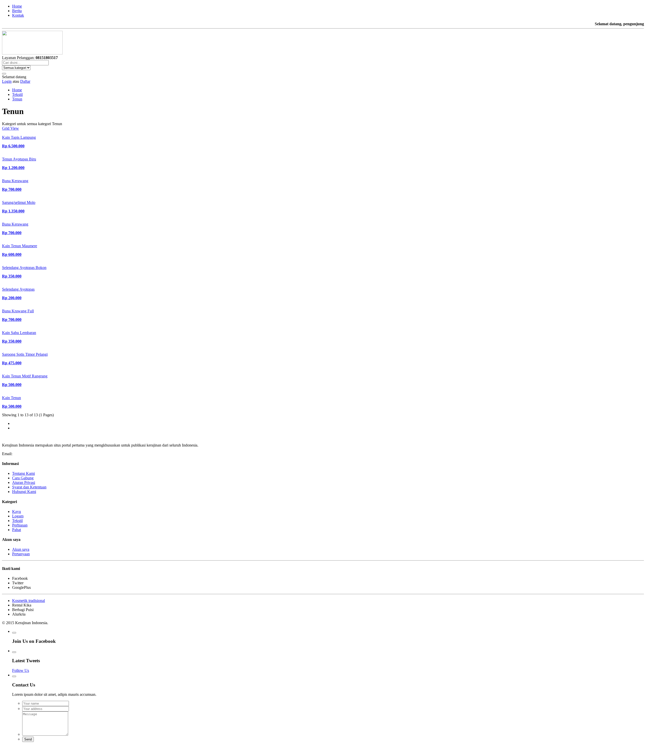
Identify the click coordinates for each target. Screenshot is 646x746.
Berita (17, 11)
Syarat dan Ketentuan (29, 487)
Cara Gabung (23, 478)
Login (7, 81)
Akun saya (20, 549)
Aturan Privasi (23, 482)
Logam (17, 516)
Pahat (16, 530)
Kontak (18, 15)
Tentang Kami (23, 473)
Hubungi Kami (24, 491)
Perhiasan (20, 525)
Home (17, 6)
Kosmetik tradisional (28, 600)
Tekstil (17, 94)
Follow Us (20, 670)
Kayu (16, 511)
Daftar (25, 81)
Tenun (17, 99)
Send (28, 739)
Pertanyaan (21, 554)
